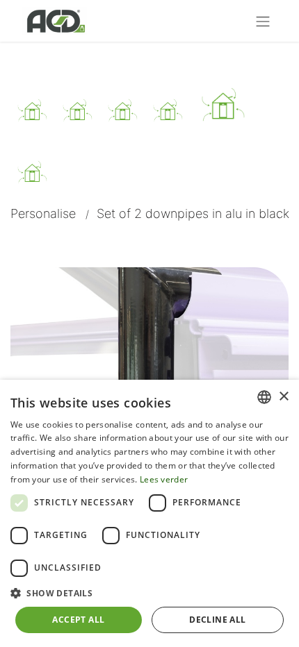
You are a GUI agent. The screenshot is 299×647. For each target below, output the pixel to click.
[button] (149, 593)
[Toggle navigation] (262, 21)
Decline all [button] (217, 619)
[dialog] (149, 513)
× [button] (283, 397)
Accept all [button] (78, 619)
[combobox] (264, 397)
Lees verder (164, 479)
